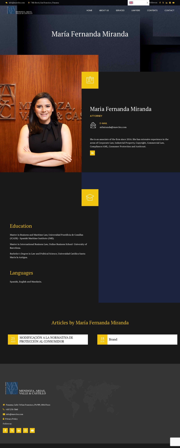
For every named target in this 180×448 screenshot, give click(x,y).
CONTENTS (152, 10)
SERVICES (120, 10)
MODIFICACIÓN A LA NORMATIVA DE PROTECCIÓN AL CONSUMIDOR (46, 339)
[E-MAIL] (93, 125)
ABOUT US (104, 10)
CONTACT (169, 10)
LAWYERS (135, 10)
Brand (113, 339)
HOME (89, 10)
